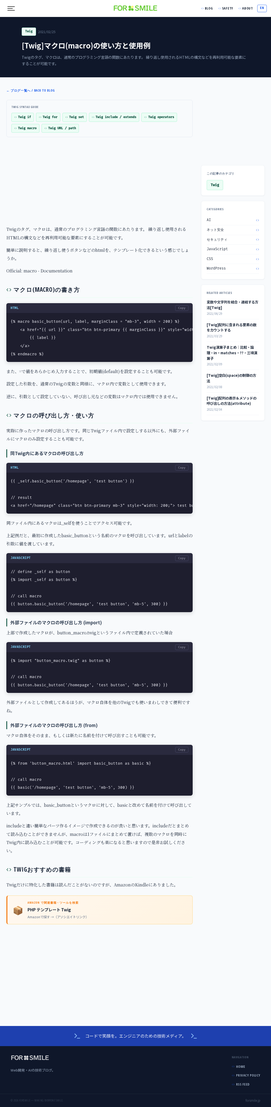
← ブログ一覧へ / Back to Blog (30, 90)
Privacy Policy (248, 1075)
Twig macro (27, 128)
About (247, 8)
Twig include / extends (116, 117)
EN (262, 8)
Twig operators (161, 117)
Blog (209, 8)
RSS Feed (243, 1084)
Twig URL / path (62, 128)
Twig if (24, 117)
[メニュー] (11, 8)
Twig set (76, 117)
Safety (227, 8)
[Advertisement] (135, 181)
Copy (182, 308)
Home (240, 1066)
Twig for (50, 117)
